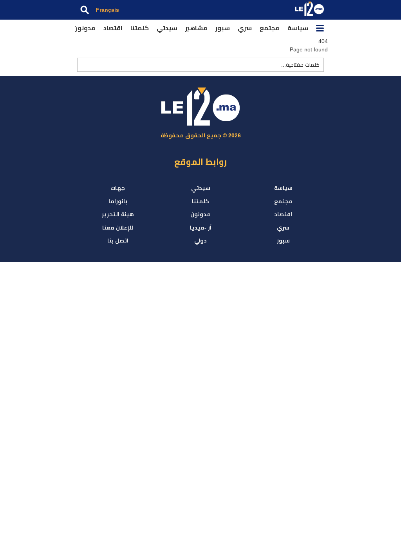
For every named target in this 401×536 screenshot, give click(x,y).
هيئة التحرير (118, 214)
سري (245, 28)
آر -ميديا (200, 227)
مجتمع (270, 28)
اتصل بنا (117, 240)
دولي (200, 240)
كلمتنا (139, 28)
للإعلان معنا (118, 227)
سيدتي (167, 28)
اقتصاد (113, 28)
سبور (222, 28)
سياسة (297, 28)
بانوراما (117, 201)
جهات (117, 188)
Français (107, 10)
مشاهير (196, 28)
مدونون (84, 28)
